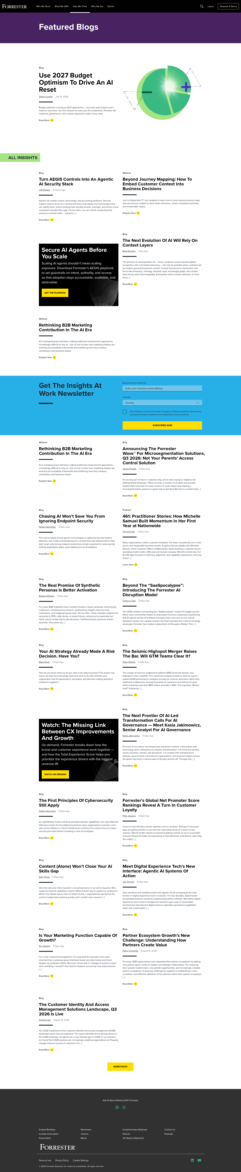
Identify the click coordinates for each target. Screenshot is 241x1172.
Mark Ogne (44, 662)
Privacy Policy (62, 1160)
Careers (84, 1133)
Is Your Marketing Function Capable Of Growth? (78, 937)
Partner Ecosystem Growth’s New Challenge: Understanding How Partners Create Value (156, 940)
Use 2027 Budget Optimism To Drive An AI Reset (76, 82)
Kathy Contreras (130, 950)
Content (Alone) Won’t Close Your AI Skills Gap (75, 868)
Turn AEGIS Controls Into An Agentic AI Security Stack (76, 181)
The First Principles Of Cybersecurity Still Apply (76, 802)
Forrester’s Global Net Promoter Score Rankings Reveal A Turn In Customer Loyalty (161, 805)
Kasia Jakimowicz (131, 735)
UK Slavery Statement (133, 1138)
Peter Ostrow (129, 662)
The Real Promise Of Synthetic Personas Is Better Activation (69, 587)
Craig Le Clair (129, 600)
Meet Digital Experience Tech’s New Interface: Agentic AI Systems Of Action (159, 871)
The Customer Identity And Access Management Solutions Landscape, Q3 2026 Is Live (78, 1009)
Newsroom (86, 1129)
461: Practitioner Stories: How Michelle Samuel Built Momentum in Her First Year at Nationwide (161, 521)
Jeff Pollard (44, 189)
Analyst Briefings (47, 1129)
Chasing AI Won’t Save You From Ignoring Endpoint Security (72, 518)
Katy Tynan (44, 876)
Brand (83, 1138)
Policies (126, 1133)
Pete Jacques (129, 815)
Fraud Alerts (45, 1138)
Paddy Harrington (47, 526)
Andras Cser (45, 1019)
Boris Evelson (129, 251)
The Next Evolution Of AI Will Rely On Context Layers (160, 242)
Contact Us (169, 1129)
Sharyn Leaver (46, 96)
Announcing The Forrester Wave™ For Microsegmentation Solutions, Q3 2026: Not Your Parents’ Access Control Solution (164, 455)
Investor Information (48, 1133)
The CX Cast (129, 531)
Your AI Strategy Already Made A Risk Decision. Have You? (77, 653)
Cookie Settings (80, 1160)
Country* (127, 397)
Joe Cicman (128, 881)
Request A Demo (228, 6)
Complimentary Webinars (135, 1129)
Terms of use (45, 1160)
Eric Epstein (44, 946)
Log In (211, 6)
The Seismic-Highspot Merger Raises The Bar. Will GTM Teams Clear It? (160, 653)
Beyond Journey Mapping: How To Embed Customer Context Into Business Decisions (157, 184)
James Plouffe (129, 468)
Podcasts (168, 1133)
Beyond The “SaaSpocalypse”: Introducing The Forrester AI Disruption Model (153, 590)
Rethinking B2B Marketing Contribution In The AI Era (65, 327)
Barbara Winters (46, 595)
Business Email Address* (134, 382)
